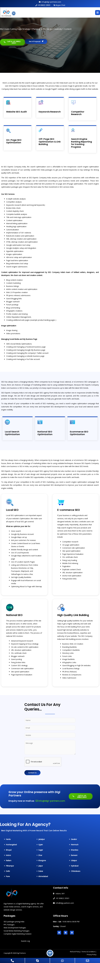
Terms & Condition (88, 952)
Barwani (74, 855)
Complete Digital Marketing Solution (17, 934)
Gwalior (74, 839)
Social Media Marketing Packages (16, 931)
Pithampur (10, 866)
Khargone (42, 860)
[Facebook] (59, 932)
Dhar (40, 855)
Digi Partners (21, 953)
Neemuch (74, 844)
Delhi (8, 871)
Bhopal (8, 850)
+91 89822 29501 (43, 5)
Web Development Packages (15, 927)
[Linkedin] (72, 932)
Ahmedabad (43, 876)
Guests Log (25, 941)
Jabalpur (41, 839)
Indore (8, 855)
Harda (8, 839)
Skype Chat (60, 5)
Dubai (40, 871)
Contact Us (32, 773)
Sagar (40, 850)
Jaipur (40, 866)
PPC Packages (9, 924)
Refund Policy (75, 952)
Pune (8, 876)
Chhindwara (75, 871)
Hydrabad (74, 866)
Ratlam (8, 860)
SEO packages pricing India (14, 921)
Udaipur (74, 860)
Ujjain (40, 844)
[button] (10, 839)
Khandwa (74, 850)
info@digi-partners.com (51, 2)
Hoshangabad (11, 844)
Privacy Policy (91, 954)
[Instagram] (65, 932)
